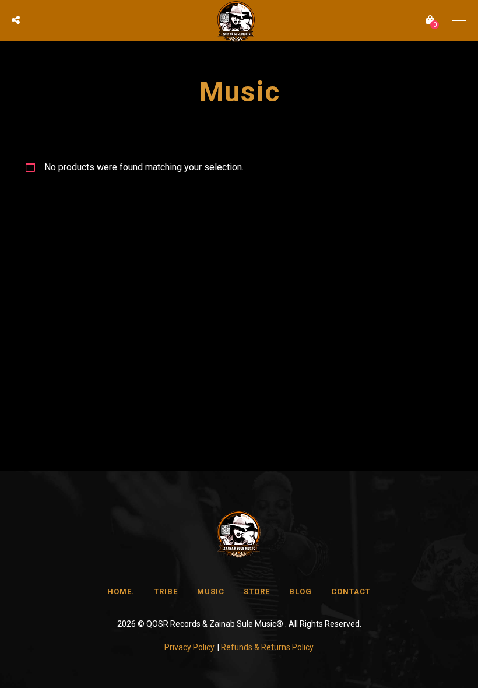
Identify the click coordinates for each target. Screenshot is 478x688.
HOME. (121, 591)
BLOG (300, 591)
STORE (257, 591)
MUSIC (210, 591)
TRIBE (166, 591)
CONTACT (351, 591)
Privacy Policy (189, 647)
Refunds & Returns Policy (267, 647)
